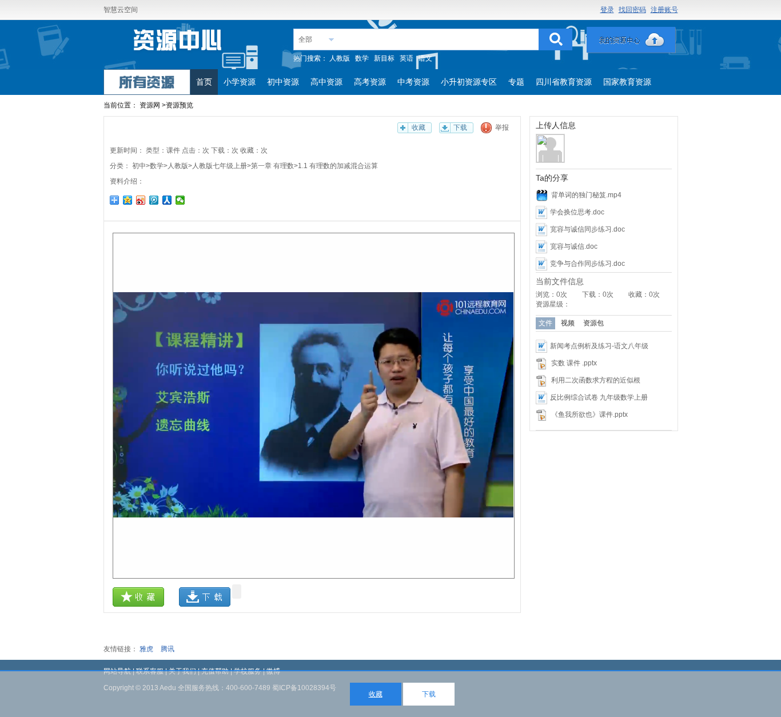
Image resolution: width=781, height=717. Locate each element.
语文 (425, 58)
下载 (460, 128)
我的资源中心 (631, 40)
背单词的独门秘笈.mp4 (586, 195)
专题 (516, 81)
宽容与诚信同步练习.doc (587, 229)
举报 (502, 128)
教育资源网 (178, 44)
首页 (204, 81)
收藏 (418, 128)
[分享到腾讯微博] (154, 200)
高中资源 (326, 81)
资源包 (593, 323)
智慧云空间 (120, 10)
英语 (406, 58)
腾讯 (167, 649)
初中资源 (283, 81)
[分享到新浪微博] (141, 200)
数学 (362, 58)
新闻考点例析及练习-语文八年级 (599, 346)
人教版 (339, 58)
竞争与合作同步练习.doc (587, 264)
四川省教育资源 (564, 81)
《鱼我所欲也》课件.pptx (589, 415)
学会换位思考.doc (577, 212)
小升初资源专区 (469, 81)
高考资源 (370, 81)
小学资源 (240, 81)
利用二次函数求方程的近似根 (595, 380)
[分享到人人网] (167, 200)
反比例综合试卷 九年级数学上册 (599, 397)
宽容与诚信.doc (573, 246)
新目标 (384, 58)
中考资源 (413, 81)
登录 (607, 10)
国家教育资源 (627, 81)
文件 (545, 323)
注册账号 (664, 10)
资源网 (150, 105)
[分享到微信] (180, 200)
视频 (568, 323)
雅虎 (146, 649)
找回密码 (632, 10)
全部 (305, 39)
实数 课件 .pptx (574, 363)
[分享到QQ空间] (128, 200)
